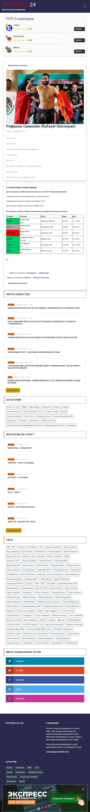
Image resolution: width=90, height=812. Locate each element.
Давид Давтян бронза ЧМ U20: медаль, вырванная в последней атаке (44, 308)
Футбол (11, 305)
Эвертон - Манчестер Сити (21, 522)
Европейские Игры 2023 (67, 583)
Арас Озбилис (27, 552)
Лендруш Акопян (58, 593)
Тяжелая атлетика (14, 416)
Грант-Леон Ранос (28, 574)
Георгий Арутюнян (61, 570)
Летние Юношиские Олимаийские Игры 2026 (24, 425)
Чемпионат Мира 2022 (15, 629)
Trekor (17, 25)
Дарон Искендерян (61, 579)
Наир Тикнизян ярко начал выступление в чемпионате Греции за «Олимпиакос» (42, 322)
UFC (41, 547)
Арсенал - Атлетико (18, 477)
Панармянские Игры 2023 (54, 425)
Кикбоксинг (27, 593)
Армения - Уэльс (13, 561)
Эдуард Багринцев (45, 638)
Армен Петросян (13, 556)
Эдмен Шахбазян (28, 638)
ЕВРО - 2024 (39, 583)
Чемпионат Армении (74, 625)
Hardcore (21, 547)
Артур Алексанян (13, 565)
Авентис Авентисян (53, 547)
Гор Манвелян (12, 574)
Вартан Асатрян (73, 565)
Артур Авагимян (61, 561)
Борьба (65, 407)
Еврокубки (51, 583)
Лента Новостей (29, 412)
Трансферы (71, 425)
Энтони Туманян (42, 643)
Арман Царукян (55, 552)
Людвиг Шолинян (13, 597)
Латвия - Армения (42, 593)
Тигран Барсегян (13, 615)
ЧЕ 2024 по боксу (13, 625)
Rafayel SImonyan (41, 278)
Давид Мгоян (46, 579)
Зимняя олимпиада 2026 (63, 416)
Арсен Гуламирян (29, 561)
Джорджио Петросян (15, 583)
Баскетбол (47, 407)
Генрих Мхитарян (44, 570)
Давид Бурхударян (14, 579)
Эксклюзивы (28, 643)
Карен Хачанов (71, 588)
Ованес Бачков (13, 606)
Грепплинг (42, 574)
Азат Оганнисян (70, 547)
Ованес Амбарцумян (71, 602)
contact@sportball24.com (57, 752)
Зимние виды (27, 588)
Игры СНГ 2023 (41, 588)
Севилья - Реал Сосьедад (21, 463)
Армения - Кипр (29, 556)
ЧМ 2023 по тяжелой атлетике (35, 634)
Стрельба (22, 421)
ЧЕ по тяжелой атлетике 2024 (51, 625)
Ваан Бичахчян (42, 565)
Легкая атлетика (48, 421)
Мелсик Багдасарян (63, 597)
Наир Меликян (29, 602)
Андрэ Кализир (13, 552)
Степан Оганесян (67, 611)
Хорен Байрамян (74, 620)
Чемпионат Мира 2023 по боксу (39, 629)
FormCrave (19, 36)
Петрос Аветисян (73, 606)
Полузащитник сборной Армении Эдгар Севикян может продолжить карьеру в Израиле (44, 367)
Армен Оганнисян (71, 552)
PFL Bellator (32, 547)
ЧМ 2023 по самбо (14, 634)
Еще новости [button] (13, 390)
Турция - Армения (42, 615)
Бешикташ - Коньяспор (20, 448)
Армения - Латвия (45, 556)
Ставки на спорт (52, 412)
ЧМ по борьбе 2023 (57, 634)
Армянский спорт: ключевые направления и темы (34, 352)
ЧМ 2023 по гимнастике (63, 629)
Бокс (10, 377)
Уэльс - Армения (75, 615)
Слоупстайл (28, 416)
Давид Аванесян (72, 574)
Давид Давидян (31, 579)
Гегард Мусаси (28, 570)
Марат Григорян (29, 597)
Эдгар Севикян (13, 638)
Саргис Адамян (51, 611)
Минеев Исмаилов (14, 602)
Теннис (56, 407)
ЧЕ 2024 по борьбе (30, 625)
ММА (24, 407)
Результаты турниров (25, 611)
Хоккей (64, 412)
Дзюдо (29, 583)
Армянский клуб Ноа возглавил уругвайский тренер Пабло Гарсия (42, 337)
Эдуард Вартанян (63, 638)
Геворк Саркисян (13, 570)
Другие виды (34, 407)
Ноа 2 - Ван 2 (14, 492)
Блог (41, 412)
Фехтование (34, 421)
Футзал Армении (30, 620)
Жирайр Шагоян (13, 588)
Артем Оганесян (45, 561)
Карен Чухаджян (13, 593)
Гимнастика (11, 421)
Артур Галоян (28, 565)
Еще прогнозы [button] (13, 530)
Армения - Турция (62, 556)
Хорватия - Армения (56, 620)
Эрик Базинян (57, 643)
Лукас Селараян (74, 593)
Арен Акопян (41, 552)
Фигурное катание (43, 416)
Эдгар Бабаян (73, 634)
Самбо (39, 611)
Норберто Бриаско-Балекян (49, 602)
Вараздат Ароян (57, 565)
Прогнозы (10, 611)
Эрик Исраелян (71, 643)
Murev (16, 47)
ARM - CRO (11, 547)
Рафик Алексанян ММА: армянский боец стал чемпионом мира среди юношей (44, 381)
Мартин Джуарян (45, 597)
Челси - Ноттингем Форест (21, 507)
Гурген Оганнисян (55, 574)
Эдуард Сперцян (13, 643)
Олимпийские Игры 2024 (31, 606)
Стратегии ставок (13, 412)
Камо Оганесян (56, 588)
